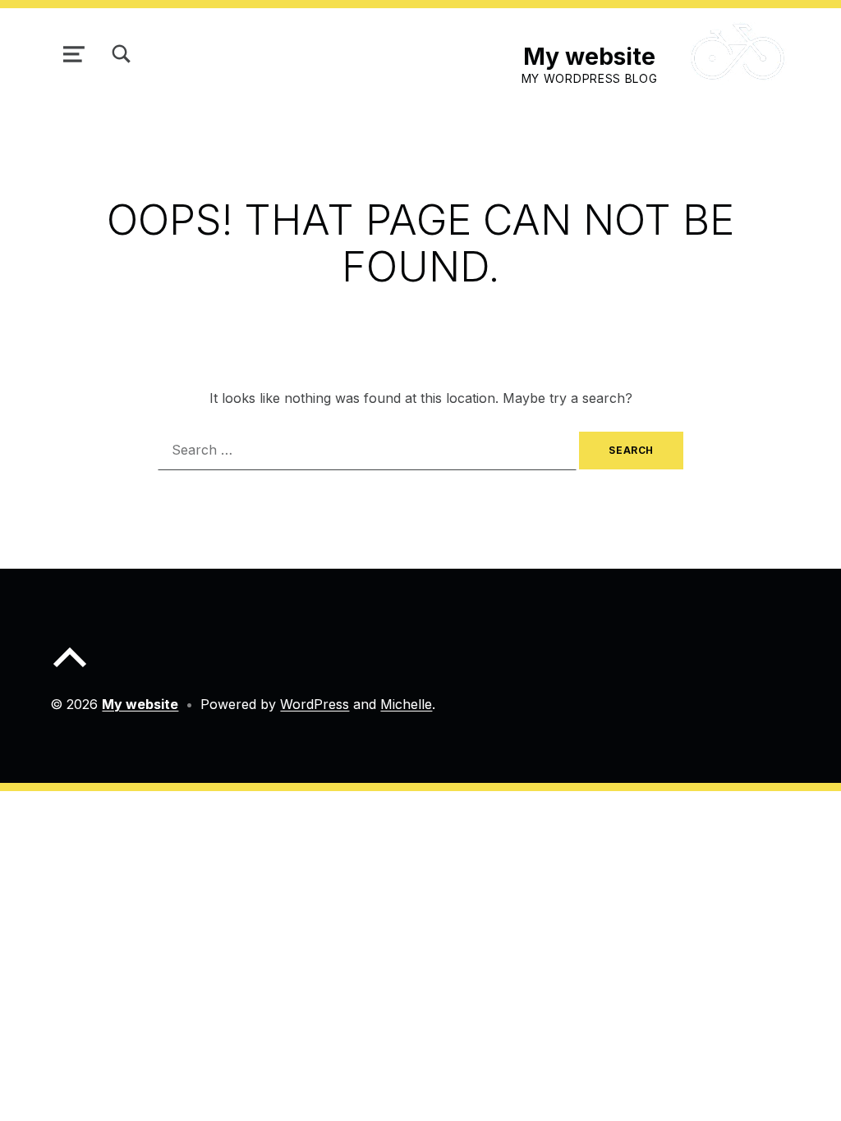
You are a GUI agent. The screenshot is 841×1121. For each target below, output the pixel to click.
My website (589, 56)
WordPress (314, 704)
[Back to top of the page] (70, 670)
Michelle (406, 704)
